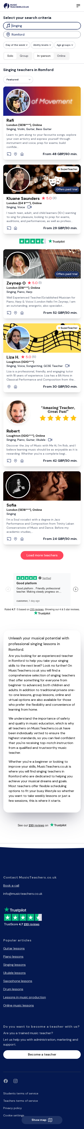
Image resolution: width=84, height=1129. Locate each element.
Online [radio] (61, 56)
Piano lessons (13, 956)
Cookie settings (13, 1115)
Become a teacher (42, 1054)
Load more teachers (42, 555)
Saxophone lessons (17, 981)
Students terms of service (20, 1093)
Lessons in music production (24, 997)
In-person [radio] (44, 56)
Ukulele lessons (14, 973)
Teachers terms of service (20, 1101)
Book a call (11, 885)
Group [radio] (24, 56)
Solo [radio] (10, 56)
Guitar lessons (14, 948)
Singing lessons (14, 965)
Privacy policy (12, 1108)
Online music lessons (18, 1005)
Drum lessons (13, 989)
